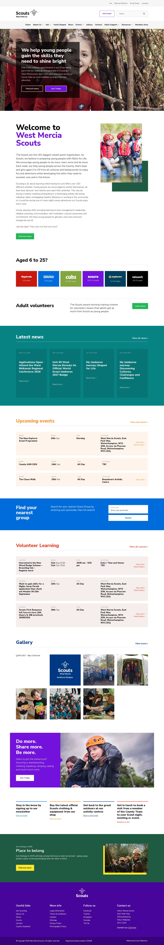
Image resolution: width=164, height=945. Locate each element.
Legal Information (57, 910)
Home (28, 24)
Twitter (86, 914)
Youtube (86, 920)
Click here (132, 928)
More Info (140, 442)
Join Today (56, 88)
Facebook (87, 910)
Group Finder (134, 3)
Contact (98, 24)
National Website (121, 3)
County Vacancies (23, 926)
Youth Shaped (59, 24)
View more (140, 643)
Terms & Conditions (58, 914)
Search (128, 518)
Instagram (87, 917)
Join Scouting (21, 910)
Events (79, 24)
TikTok (86, 923)
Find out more (32, 88)
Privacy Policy (55, 923)
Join (110, 3)
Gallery (89, 24)
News (70, 24)
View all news (139, 338)
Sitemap (53, 920)
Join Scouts (107, 14)
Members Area (141, 24)
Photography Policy (58, 926)
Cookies (53, 917)
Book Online (139, 445)
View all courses (138, 546)
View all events (138, 422)
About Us (37, 24)
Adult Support (110, 24)
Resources (126, 24)
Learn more (140, 306)
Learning (145, 3)
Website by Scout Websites (136, 941)
